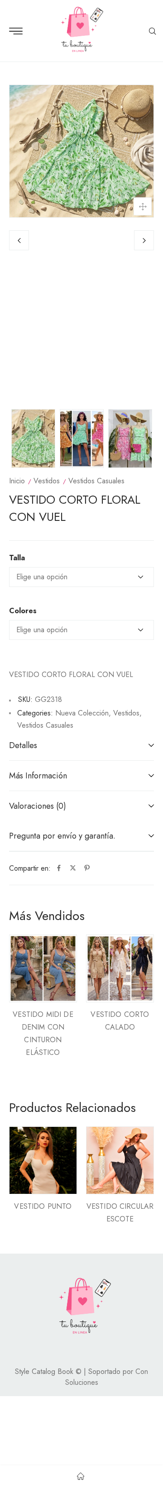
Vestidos (47, 481)
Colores (23, 610)
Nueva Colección (82, 713)
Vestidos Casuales (96, 481)
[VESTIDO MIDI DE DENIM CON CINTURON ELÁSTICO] (43, 968)
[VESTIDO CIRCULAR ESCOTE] (119, 1160)
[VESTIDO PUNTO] (43, 1160)
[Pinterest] (87, 868)
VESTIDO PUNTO (43, 1206)
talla (17, 558)
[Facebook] (59, 868)
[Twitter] (73, 868)
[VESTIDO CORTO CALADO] (119, 968)
